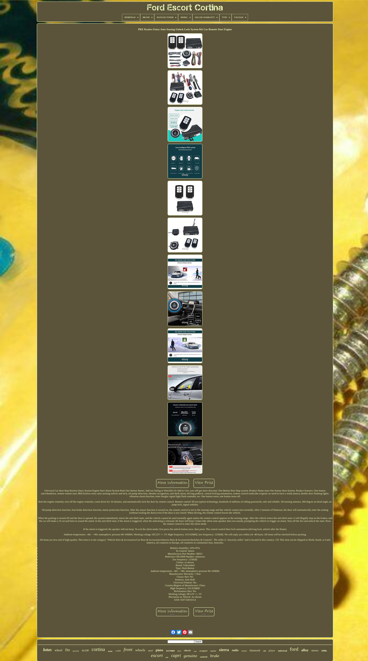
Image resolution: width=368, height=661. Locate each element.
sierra (224, 650)
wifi (264, 651)
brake (214, 656)
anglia (110, 651)
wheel (58, 650)
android (203, 657)
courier (213, 651)
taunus (244, 651)
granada (76, 651)
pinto (159, 650)
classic (187, 650)
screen (170, 650)
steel (150, 650)
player (272, 650)
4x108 (85, 650)
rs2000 (118, 650)
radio (235, 650)
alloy (304, 650)
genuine (190, 655)
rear (195, 651)
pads (167, 657)
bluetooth (255, 650)
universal (282, 650)
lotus (47, 649)
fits (67, 650)
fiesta (179, 651)
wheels (140, 650)
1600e (324, 650)
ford (294, 649)
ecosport (203, 651)
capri (176, 655)
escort (157, 655)
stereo (314, 650)
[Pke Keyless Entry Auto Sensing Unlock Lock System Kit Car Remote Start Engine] (185, 51)
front (128, 649)
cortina (98, 649)
